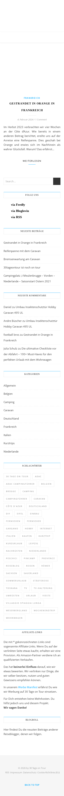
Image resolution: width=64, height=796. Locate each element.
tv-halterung (43, 588)
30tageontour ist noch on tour (22, 267)
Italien (7, 435)
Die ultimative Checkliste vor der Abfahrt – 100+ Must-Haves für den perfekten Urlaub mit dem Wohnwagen (30, 354)
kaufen (27, 536)
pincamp (29, 558)
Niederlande (11, 451)
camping (28, 491)
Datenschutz (29, 772)
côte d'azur (14, 506)
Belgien (8, 393)
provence (48, 558)
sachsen (11, 573)
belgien (46, 483)
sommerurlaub (16, 580)
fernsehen (13, 521)
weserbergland (16, 610)
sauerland (31, 573)
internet (46, 528)
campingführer (16, 498)
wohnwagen (14, 618)
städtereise (41, 580)
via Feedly (18, 204)
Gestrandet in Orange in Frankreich (25, 242)
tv (25, 588)
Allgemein (10, 385)
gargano (12, 528)
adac (38, 476)
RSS (7, 772)
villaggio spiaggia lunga (23, 603)
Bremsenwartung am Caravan (22, 259)
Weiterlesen (32, 160)
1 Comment (41, 119)
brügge (11, 491)
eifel (20, 513)
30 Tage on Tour (32, 11)
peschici (11, 558)
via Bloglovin (20, 211)
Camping (9, 402)
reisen (30, 565)
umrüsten (13, 595)
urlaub (31, 595)
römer (45, 565)
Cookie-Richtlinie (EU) (48, 772)
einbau (34, 513)
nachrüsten (14, 551)
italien (11, 536)
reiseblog (13, 565)
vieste (46, 595)
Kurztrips (9, 443)
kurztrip (44, 536)
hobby (29, 528)
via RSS (16, 217)
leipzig (33, 543)
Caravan (9, 410)
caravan (39, 498)
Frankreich (32, 97)
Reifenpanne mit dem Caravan (22, 251)
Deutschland (11, 418)
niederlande (37, 551)
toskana (12, 588)
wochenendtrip (44, 610)
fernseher (34, 521)
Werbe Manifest (28, 687)
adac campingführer (20, 483)
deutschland (38, 506)
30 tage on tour (17, 476)
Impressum (16, 772)
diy (8, 513)
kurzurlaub (14, 543)
